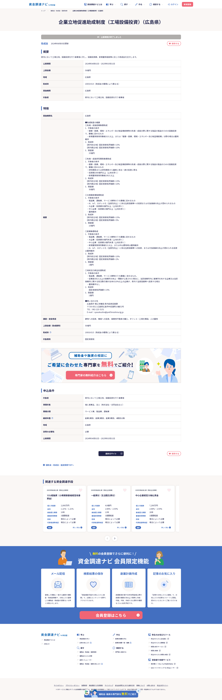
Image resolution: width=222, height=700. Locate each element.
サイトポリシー (59, 685)
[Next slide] (115, 538)
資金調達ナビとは (94, 4)
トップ (43, 11)
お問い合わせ (151, 685)
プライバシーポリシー (73, 685)
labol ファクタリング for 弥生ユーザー (163, 668)
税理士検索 (154, 651)
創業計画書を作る (120, 639)
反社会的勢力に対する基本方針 (125, 685)
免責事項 (84, 685)
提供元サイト (111, 453)
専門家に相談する (120, 652)
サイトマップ (109, 685)
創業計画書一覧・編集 (122, 643)
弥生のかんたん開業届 (158, 643)
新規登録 (187, 4)
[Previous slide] (107, 538)
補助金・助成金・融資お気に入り (90, 664)
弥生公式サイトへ (162, 685)
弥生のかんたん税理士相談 (159, 654)
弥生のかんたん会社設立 (158, 639)
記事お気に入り (84, 643)
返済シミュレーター (86, 660)
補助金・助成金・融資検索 (59, 11)
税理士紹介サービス (157, 647)
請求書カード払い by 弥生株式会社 (162, 664)
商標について (140, 685)
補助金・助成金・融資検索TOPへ (60, 465)
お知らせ (47, 644)
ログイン (174, 4)
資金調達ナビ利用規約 (96, 685)
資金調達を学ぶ (84, 639)
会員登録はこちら (111, 615)
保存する (175, 43)
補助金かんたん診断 (86, 656)
